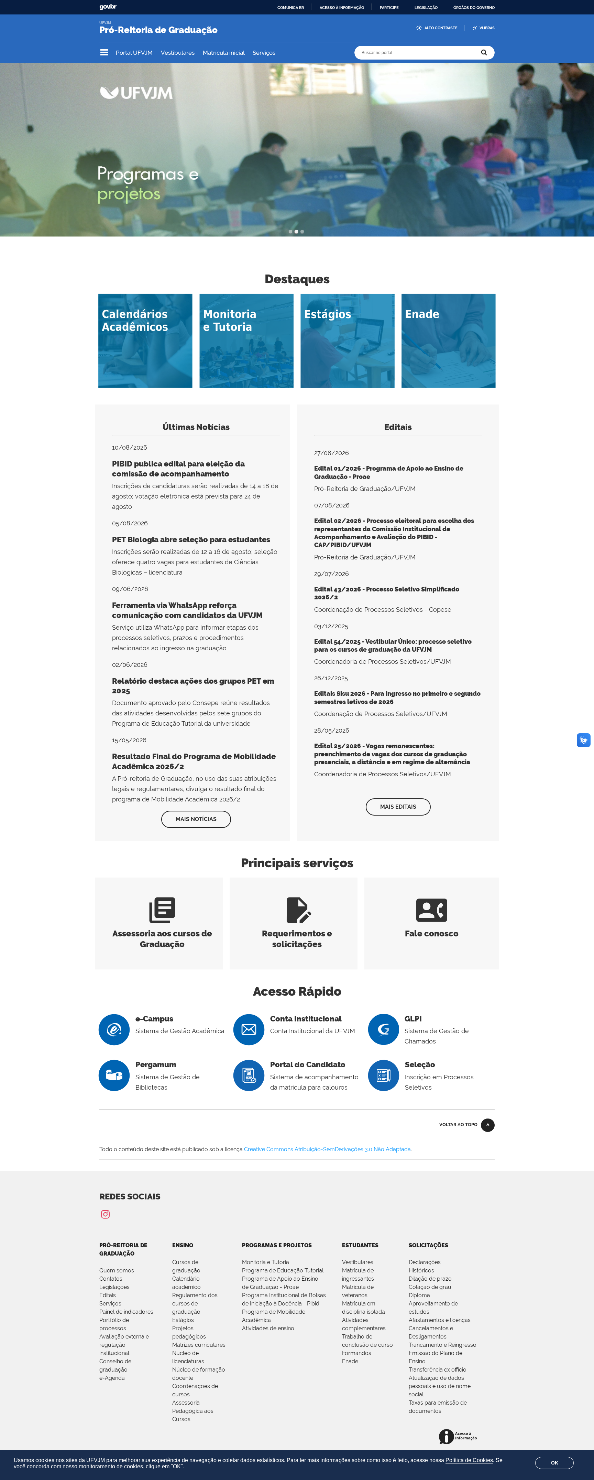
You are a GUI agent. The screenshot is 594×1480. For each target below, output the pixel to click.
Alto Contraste (441, 28)
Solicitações (428, 1245)
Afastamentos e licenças (440, 1320)
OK (554, 1463)
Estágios (183, 1320)
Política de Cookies (469, 1460)
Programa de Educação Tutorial (282, 1270)
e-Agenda (112, 1378)
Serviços (264, 52)
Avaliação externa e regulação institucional (124, 1344)
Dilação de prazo (430, 1279)
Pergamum (155, 1064)
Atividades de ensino (268, 1328)
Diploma (419, 1295)
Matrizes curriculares (199, 1345)
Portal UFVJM (134, 52)
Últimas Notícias (196, 427)
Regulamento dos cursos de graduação (195, 1303)
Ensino (182, 1245)
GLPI (413, 1018)
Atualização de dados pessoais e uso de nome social (440, 1386)
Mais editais (398, 807)
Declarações (425, 1262)
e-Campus (154, 1018)
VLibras (487, 28)
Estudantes (360, 1245)
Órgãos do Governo (474, 7)
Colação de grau (430, 1287)
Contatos (110, 1279)
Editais (398, 427)
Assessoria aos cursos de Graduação (162, 933)
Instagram (105, 1214)
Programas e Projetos (277, 1245)
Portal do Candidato (307, 1064)
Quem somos (116, 1270)
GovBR (108, 7)
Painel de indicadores (126, 1312)
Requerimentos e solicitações (297, 933)
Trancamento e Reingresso (442, 1345)
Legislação (426, 7)
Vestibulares (178, 52)
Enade (350, 1361)
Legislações (114, 1287)
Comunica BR (290, 7)
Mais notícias (196, 819)
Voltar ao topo (458, 1124)
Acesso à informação (342, 7)
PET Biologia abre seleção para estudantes (191, 539)
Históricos (421, 1270)
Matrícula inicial (223, 52)
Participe (389, 7)
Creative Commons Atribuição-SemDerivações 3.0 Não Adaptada (327, 1149)
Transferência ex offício (437, 1369)
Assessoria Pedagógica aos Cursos (192, 1411)
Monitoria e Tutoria (265, 1262)
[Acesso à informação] (459, 1437)
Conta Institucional (306, 1018)
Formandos (356, 1353)
